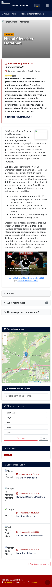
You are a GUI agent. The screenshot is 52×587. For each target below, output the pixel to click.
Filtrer (22, 438)
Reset (45, 438)
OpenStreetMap (35, 382)
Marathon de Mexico (26, 553)
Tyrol (30, 71)
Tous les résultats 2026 (18, 116)
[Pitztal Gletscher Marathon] (41, 134)
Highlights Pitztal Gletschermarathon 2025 (26, 278)
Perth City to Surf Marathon (29, 535)
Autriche (21, 71)
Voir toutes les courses (39, 564)
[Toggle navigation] (47, 5)
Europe (11, 71)
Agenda (15, 14)
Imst (37, 71)
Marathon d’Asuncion (26, 477)
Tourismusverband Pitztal (28, 281)
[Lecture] (26, 263)
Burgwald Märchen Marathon (30, 497)
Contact (22, 583)
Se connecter (9, 583)
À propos (34, 583)
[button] (26, 354)
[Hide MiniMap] (47, 378)
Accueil (7, 14)
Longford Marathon (25, 516)
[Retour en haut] (47, 582)
